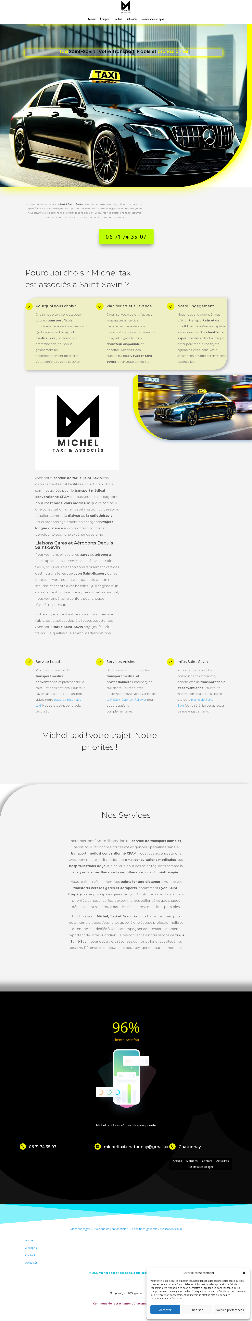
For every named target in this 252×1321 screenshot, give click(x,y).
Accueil (91, 19)
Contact (118, 19)
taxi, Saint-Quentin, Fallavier (127, 699)
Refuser (197, 1310)
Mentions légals (80, 1229)
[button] (244, 1273)
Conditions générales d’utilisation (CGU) (157, 1229)
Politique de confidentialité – (112, 1229)
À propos (104, 19)
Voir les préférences (230, 1310)
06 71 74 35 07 (126, 237)
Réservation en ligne (153, 19)
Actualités (132, 19)
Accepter (165, 1310)
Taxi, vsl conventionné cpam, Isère (47, 1283)
